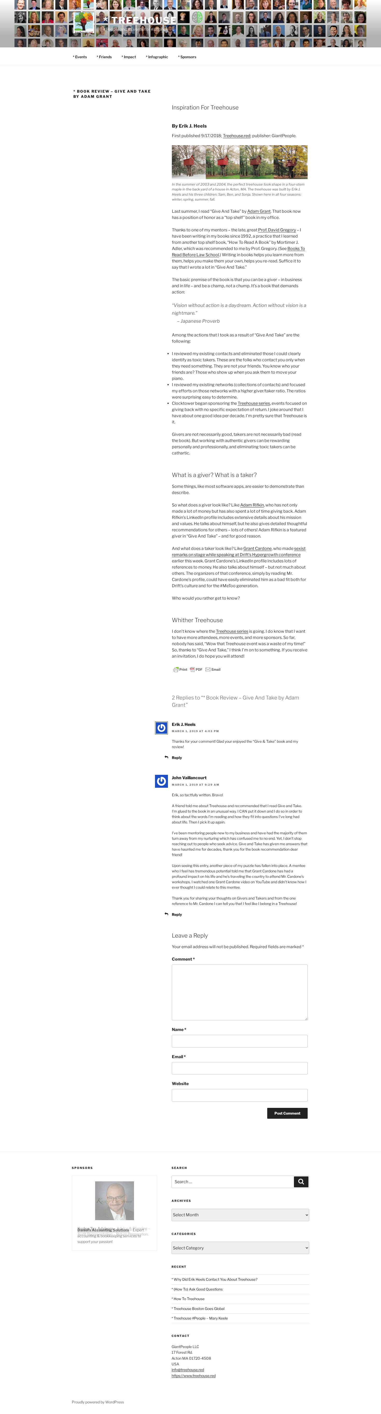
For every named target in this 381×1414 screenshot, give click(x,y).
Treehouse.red (236, 135)
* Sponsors (187, 57)
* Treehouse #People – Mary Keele (200, 1318)
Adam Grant (259, 211)
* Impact (129, 57)
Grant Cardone (257, 548)
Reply (177, 757)
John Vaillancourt (189, 777)
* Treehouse (140, 20)
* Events (80, 57)
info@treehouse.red (188, 1369)
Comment (183, 959)
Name (179, 1029)
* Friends (104, 57)
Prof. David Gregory (277, 229)
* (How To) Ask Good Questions (197, 1289)
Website (180, 1083)
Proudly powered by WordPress (98, 1402)
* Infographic (157, 57)
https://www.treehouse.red (194, 1375)
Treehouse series (254, 403)
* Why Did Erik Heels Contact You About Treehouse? (214, 1279)
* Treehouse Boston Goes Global (198, 1308)
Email (179, 1056)
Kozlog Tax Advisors (95, 1228)
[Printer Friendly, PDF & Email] (197, 669)
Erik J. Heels (184, 724)
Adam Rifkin (252, 505)
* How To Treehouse (188, 1299)
